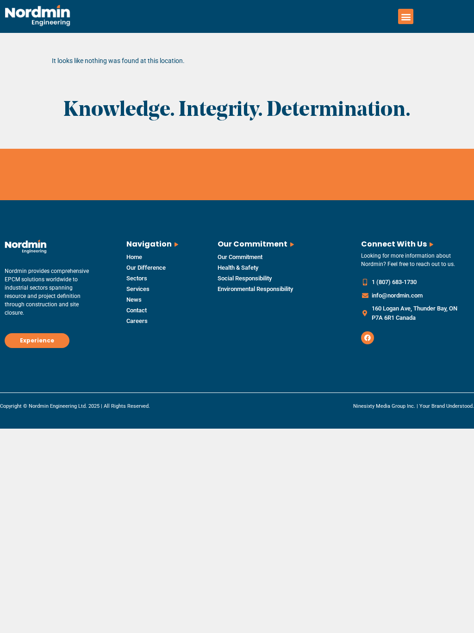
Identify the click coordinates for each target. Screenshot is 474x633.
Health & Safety (238, 267)
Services (138, 288)
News (134, 299)
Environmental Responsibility (255, 288)
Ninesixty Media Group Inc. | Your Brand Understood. (413, 406)
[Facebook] (367, 337)
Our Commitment (240, 256)
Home (134, 256)
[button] (405, 16)
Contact (136, 310)
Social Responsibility (245, 278)
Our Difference (146, 267)
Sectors (136, 278)
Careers (137, 320)
